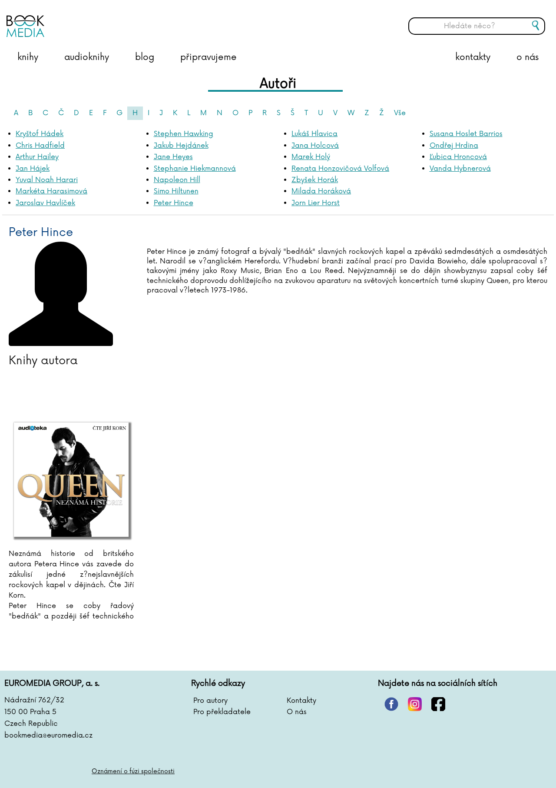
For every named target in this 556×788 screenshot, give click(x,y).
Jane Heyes (173, 157)
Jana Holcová (315, 145)
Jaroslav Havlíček (45, 203)
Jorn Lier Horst (315, 203)
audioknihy (86, 57)
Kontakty (301, 700)
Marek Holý (310, 157)
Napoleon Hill (177, 180)
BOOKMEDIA (93, 19)
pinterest (391, 704)
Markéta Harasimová (51, 191)
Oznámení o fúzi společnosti (133, 771)
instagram (415, 704)
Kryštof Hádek (39, 134)
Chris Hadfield (40, 145)
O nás (297, 712)
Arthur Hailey (37, 157)
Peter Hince (173, 203)
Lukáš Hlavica (314, 134)
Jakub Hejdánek (181, 145)
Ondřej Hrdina (454, 145)
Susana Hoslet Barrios (466, 134)
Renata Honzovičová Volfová (340, 168)
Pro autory (210, 700)
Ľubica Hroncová (458, 157)
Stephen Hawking (183, 134)
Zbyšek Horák (314, 180)
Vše (400, 113)
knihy (27, 57)
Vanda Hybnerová (460, 168)
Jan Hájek (33, 168)
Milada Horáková (321, 191)
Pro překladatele (222, 712)
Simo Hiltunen (176, 191)
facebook (438, 704)
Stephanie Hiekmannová (195, 168)
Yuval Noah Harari (47, 180)
